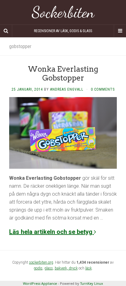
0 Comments (103, 89)
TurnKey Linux (91, 283)
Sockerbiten (63, 12)
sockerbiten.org (41, 262)
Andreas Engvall (66, 89)
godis (38, 268)
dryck (73, 268)
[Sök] (6, 31)
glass (48, 268)
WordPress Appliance (40, 283)
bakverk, (62, 268)
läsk (88, 268)
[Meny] (120, 31)
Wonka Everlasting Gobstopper (63, 73)
